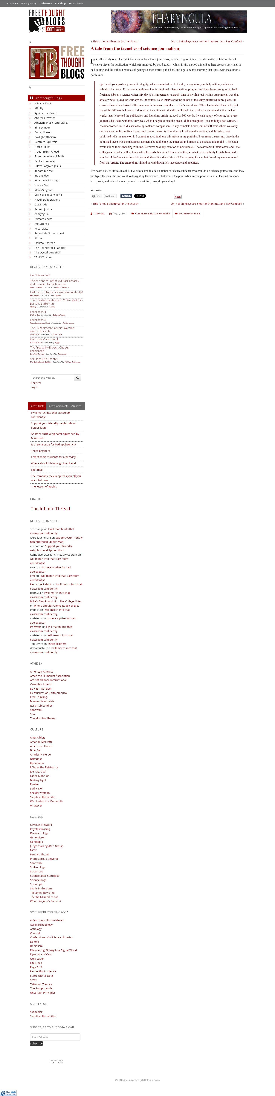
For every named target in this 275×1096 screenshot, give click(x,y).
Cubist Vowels (43, 132)
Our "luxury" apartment (44, 339)
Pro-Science (41, 223)
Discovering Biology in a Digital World (53, 950)
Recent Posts (76, 3)
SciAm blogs (37, 867)
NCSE (33, 850)
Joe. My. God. (38, 771)
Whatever (36, 805)
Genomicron (37, 837)
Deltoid (34, 941)
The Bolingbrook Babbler (49, 248)
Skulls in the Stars (41, 888)
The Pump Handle (41, 988)
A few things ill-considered (47, 920)
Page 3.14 (36, 967)
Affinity (38, 108)
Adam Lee (62, 354)
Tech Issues (45, 3)
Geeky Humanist (44, 161)
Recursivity (41, 228)
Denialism (36, 946)
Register (36, 383)
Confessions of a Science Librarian (51, 937)
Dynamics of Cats (41, 954)
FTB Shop (60, 3)
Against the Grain (45, 113)
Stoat (33, 980)
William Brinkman (72, 362)
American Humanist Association (50, 676)
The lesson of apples (44, 486)
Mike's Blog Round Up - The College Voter (56, 601)
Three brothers (40, 451)
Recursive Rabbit (40, 584)
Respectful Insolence (43, 971)
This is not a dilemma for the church (115, 41)
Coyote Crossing (40, 829)
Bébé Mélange (59, 315)
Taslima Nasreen (44, 243)
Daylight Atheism (45, 137)
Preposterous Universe (44, 858)
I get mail (37, 469)
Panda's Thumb (40, 854)
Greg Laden (37, 958)
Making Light (38, 780)
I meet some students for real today (53, 457)
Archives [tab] (76, 405)
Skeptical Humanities (43, 797)
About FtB (12, 3)
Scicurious (36, 871)
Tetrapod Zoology (41, 984)
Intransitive (41, 175)
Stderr (38, 238)
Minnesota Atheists (42, 701)
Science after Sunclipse (44, 875)
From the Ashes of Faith (49, 156)
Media (166, 213)
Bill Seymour (42, 127)
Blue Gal (35, 750)
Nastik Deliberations (47, 199)
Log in (34, 387)
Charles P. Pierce (40, 754)
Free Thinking (38, 697)
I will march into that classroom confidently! (56, 292)
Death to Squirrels (45, 142)
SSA (32, 714)
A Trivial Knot (42, 103)
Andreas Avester (44, 118)
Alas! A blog (37, 737)
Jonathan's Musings (46, 180)
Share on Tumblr (126, 196)
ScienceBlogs (38, 880)
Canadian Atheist (41, 684)
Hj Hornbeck (68, 323)
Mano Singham (43, 190)
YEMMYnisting (43, 257)
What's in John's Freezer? (45, 901)
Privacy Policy (28, 3)
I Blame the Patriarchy (44, 767)
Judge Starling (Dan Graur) (46, 846)
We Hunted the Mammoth (46, 801)
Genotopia (36, 841)
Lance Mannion (39, 776)
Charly (52, 306)
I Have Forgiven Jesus (47, 166)
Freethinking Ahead (46, 151)
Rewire (34, 784)
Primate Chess (43, 219)
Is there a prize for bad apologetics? (53, 444)
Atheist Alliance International (48, 680)
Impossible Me (43, 171)
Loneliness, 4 (38, 311)
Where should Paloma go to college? (53, 463)
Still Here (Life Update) (44, 358)
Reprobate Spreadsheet (49, 233)
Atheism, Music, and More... (51, 122)
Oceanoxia (41, 204)
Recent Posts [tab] (37, 405)
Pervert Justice (43, 209)
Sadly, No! (36, 788)
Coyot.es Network (41, 824)
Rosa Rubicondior (41, 705)
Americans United (41, 746)
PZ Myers (57, 295)
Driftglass (36, 759)
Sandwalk (36, 710)
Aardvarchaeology (41, 924)
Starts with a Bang (41, 975)
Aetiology (36, 929)
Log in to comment (189, 213)
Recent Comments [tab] (58, 405)
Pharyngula (41, 214)
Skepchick (36, 1012)
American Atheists (41, 671)
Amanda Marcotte (41, 742)
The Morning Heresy (43, 718)
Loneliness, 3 (38, 319)
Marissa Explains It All (48, 194)
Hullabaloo (37, 763)
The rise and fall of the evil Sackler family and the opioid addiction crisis (54, 282)
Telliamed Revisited (42, 892)
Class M (35, 933)
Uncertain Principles (43, 992)
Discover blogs (39, 833)
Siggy (57, 342)
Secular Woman (40, 793)
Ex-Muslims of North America (48, 693)
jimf (32, 576)
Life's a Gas (41, 185)
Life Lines (36, 963)
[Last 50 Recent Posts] (40, 275)
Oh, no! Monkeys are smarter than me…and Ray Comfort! (206, 41)
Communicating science (148, 213)
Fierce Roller (42, 146)
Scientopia (36, 884)
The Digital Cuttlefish (47, 252)
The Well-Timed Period (44, 897)
